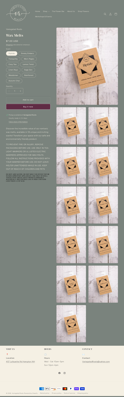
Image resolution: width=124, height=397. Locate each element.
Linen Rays (13, 70)
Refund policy (44, 393)
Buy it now (28, 107)
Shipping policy (82, 393)
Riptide (12, 53)
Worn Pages (29, 59)
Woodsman (13, 75)
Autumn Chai (14, 81)
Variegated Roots (18, 393)
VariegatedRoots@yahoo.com (96, 361)
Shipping (9, 45)
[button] (46, 11)
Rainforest (28, 75)
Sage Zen (28, 70)
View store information (18, 122)
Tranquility (13, 59)
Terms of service (69, 393)
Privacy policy (57, 393)
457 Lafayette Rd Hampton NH (20, 361)
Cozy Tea (12, 64)
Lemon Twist (28, 64)
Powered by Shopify (31, 393)
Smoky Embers (27, 53)
